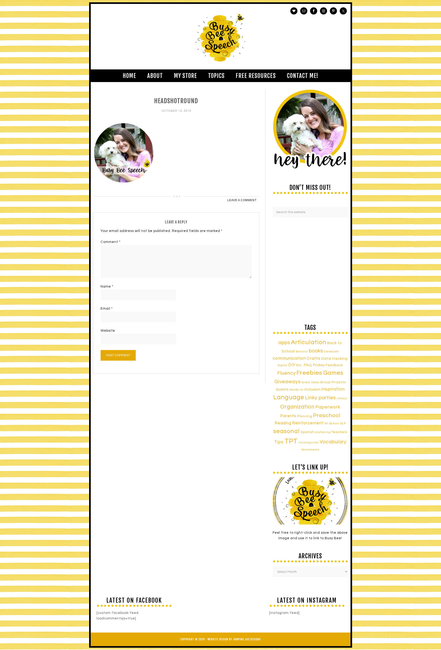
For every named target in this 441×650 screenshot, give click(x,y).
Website (108, 330)
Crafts (313, 358)
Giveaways (287, 381)
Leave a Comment (242, 200)
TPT (291, 441)
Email (107, 308)
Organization (297, 407)
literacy (342, 398)
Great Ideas (310, 382)
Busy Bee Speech (221, 37)
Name (107, 286)
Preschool (326, 415)
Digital (282, 365)
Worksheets (310, 449)
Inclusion (313, 389)
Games (333, 373)
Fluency (286, 373)
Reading (283, 423)
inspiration (333, 389)
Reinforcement (308, 423)
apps (284, 342)
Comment (111, 242)
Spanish (307, 432)
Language (288, 397)
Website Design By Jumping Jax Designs (234, 639)
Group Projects (333, 382)
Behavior (302, 351)
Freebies (309, 373)
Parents (288, 416)
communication (289, 358)
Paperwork (327, 407)
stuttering (323, 432)
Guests (282, 389)
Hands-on (296, 389)
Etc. (299, 365)
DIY (291, 365)
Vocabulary (333, 441)
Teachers (339, 432)
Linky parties (320, 397)
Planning (304, 416)
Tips (279, 442)
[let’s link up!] (310, 501)
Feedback (334, 365)
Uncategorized (309, 442)
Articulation (308, 342)
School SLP (337, 423)
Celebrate (331, 351)
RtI (326, 423)
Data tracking (334, 358)
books (316, 350)
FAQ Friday (314, 365)
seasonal (286, 431)
